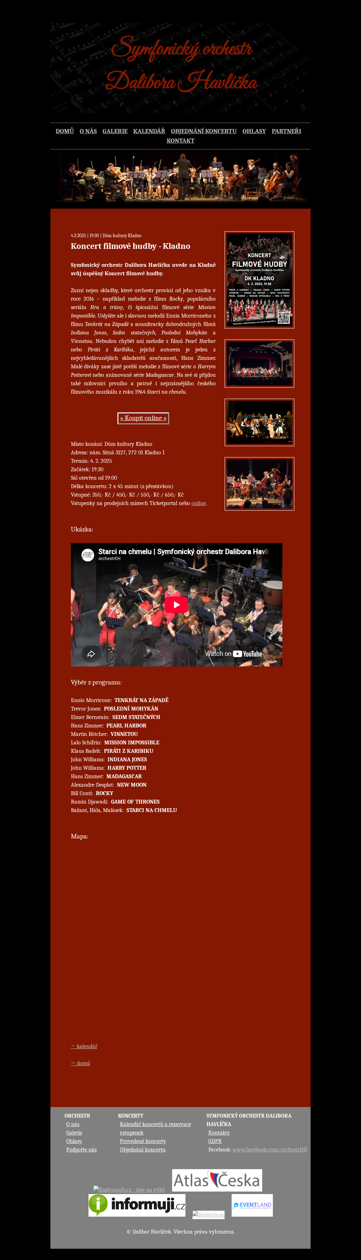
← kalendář (84, 1046)
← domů (80, 1063)
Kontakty (219, 1133)
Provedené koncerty (143, 1141)
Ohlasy (74, 1141)
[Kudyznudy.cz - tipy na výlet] (129, 1190)
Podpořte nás (81, 1150)
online (198, 503)
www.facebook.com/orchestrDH (270, 1150)
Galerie (74, 1133)
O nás (72, 1124)
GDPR (215, 1141)
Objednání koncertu (143, 1150)
